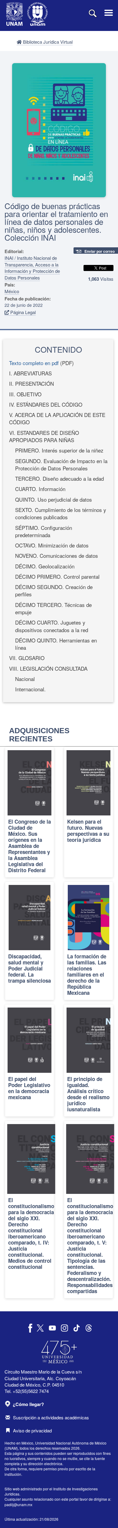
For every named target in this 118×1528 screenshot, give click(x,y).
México (12, 291)
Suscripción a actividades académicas (51, 1417)
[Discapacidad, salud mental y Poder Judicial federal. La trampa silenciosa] (29, 941)
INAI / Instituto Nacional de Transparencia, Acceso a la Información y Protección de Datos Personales (32, 267)
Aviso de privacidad (32, 1430)
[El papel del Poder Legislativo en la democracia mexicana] (29, 1060)
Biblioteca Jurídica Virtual (47, 42)
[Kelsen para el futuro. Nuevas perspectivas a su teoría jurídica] (88, 812)
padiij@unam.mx (18, 1504)
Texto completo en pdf (34, 363)
